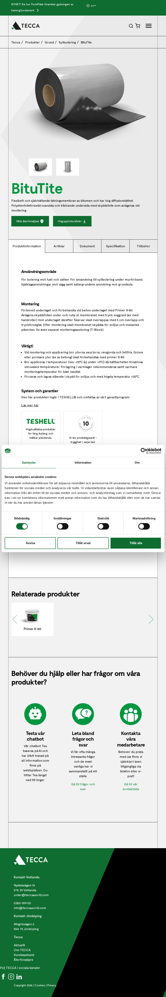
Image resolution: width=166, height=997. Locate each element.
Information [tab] (83, 462)
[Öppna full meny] (147, 26)
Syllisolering (67, 42)
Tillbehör (143, 246)
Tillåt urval (83, 543)
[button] (95, 6)
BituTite (86, 42)
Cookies (40, 985)
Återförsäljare (23, 959)
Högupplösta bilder (70, 221)
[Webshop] (138, 25)
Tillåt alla (136, 543)
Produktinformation (27, 246)
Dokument (87, 246)
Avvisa (30, 543)
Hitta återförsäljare (28, 221)
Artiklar (59, 246)
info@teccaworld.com (30, 908)
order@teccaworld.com (31, 895)
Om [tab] (137, 462)
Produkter (32, 42)
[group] (95, 6)
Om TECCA (22, 950)
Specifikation (115, 246)
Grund (49, 42)
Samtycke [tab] (29, 462)
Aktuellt (19, 945)
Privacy (51, 985)
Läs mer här (30, 405)
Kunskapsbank (24, 955)
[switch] (62, 526)
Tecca (15, 42)
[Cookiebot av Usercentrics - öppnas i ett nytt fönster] (143, 451)
